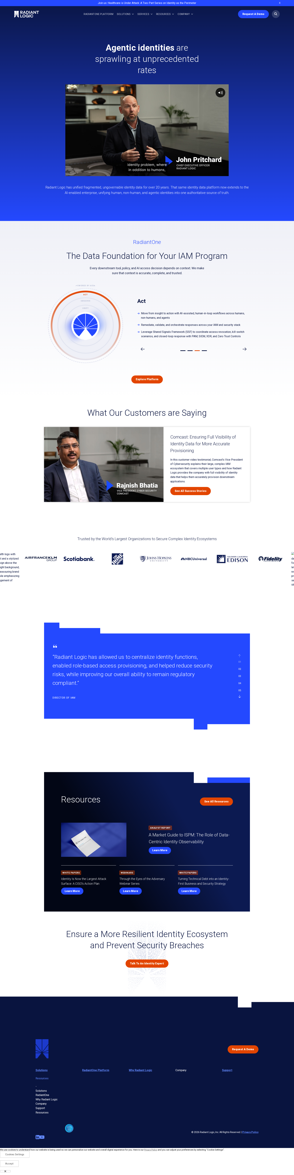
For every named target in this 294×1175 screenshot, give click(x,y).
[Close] (5, 1171)
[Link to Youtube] (42, 1137)
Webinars (127, 872)
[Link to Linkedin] (38, 1137)
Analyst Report (160, 828)
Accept (9, 1163)
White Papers (71, 872)
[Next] (239, 696)
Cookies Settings (14, 1154)
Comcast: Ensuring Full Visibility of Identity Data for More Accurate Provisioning (203, 443)
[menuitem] (98, 14)
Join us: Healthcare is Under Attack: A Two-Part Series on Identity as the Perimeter (147, 3)
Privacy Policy (250, 1132)
